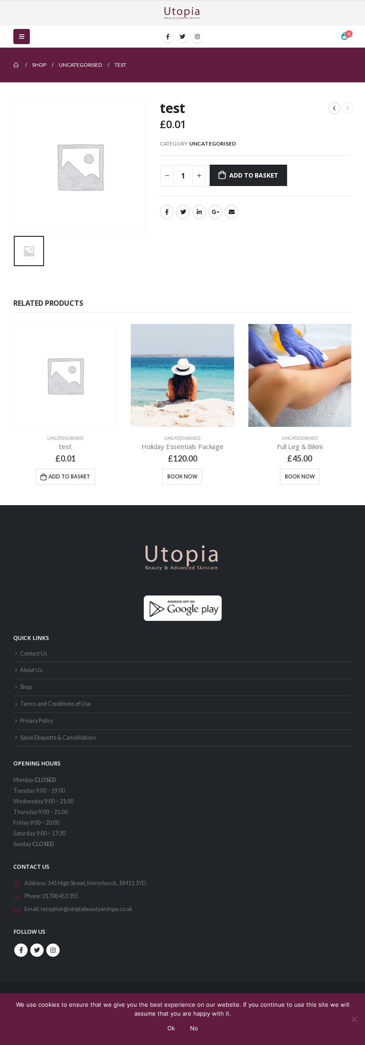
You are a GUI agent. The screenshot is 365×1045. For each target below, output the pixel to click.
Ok (171, 1028)
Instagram (53, 950)
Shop (26, 687)
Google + (215, 212)
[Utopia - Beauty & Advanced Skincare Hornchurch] (182, 13)
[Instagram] (197, 36)
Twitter (183, 212)
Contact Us (33, 653)
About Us (31, 670)
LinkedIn (199, 212)
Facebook (167, 212)
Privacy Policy (36, 720)
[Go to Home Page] (16, 65)
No (194, 1028)
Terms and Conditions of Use (55, 704)
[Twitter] (182, 36)
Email (231, 212)
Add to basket (253, 175)
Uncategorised (212, 143)
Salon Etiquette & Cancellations (58, 737)
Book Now (182, 476)
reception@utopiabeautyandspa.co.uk (87, 909)
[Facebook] (168, 36)
